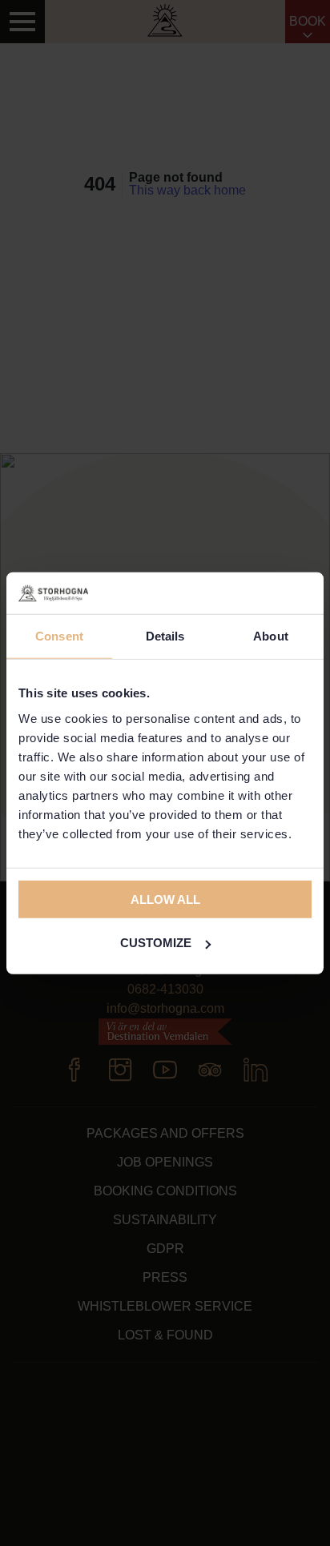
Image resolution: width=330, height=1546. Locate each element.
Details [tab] (165, 636)
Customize (155, 943)
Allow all (165, 899)
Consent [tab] (59, 636)
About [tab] (270, 636)
